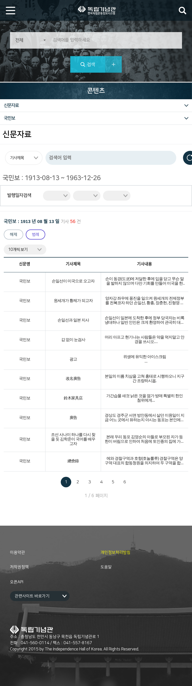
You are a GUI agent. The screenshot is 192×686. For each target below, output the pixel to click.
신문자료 (11, 105)
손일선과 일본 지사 (73, 320)
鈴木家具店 (73, 398)
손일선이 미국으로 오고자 (73, 281)
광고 (73, 359)
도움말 (106, 567)
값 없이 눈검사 (73, 340)
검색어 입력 (182, 10)
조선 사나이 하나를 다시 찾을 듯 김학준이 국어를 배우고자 (73, 439)
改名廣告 (73, 379)
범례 (35, 234)
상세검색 (113, 64)
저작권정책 (19, 567)
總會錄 (73, 461)
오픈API (16, 582)
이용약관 (17, 552)
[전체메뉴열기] (10, 10)
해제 (13, 234)
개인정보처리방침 (115, 552)
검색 (91, 64)
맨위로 (187, 676)
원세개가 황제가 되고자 (73, 301)
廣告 (73, 418)
